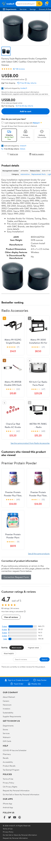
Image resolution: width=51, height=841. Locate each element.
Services (23, 9)
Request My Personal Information (16, 790)
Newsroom (7, 704)
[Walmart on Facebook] (4, 817)
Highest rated (33, 647)
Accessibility (8, 762)
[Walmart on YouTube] (14, 817)
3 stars (4, 633)
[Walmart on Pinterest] (19, 817)
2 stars (4, 636)
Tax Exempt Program (11, 769)
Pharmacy (7, 754)
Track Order (18, 683)
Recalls (5, 758)
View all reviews (11, 617)
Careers (6, 701)
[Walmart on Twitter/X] (9, 817)
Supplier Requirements (12, 716)
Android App (8, 807)
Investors (6, 708)
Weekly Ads (36, 683)
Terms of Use (8, 779)
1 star (5, 639)
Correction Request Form (16, 577)
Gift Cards (7, 741)
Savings (33, 9)
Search (44, 659)
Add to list (14, 154)
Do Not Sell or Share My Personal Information (21, 794)
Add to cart (25, 111)
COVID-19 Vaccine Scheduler (14, 750)
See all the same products (39, 553)
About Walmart (9, 697)
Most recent (16, 647)
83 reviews (20, 69)
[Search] (39, 3)
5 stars (4, 626)
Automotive (25, 174)
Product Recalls (9, 766)
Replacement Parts (38, 174)
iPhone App (7, 803)
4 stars (4, 629)
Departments (11, 9)
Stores (5, 729)
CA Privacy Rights (10, 786)
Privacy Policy (8, 782)
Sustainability (8, 712)
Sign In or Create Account (18, 680)
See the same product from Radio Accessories (30, 443)
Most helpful (9, 653)
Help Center (42, 680)
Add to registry (38, 154)
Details (22, 149)
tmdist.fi (23, 88)
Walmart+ (7, 737)
